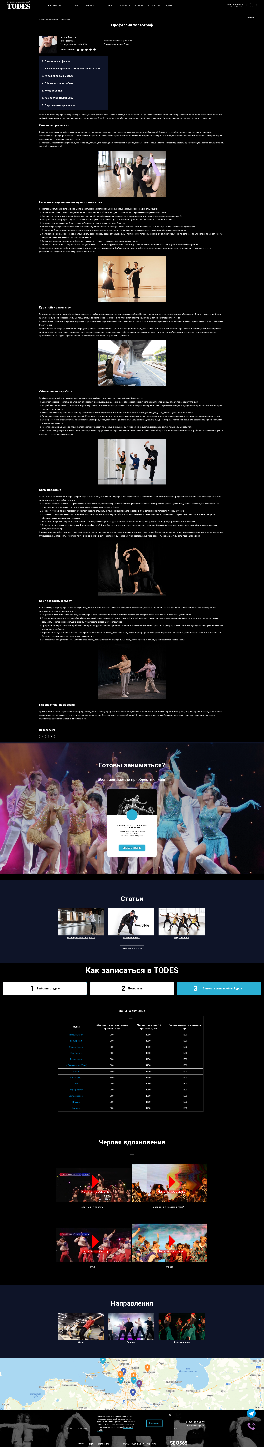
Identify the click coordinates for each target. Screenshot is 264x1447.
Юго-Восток (76, 1053)
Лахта (76, 1071)
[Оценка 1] (78, 49)
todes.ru (250, 17)
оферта (90, 1444)
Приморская (76, 1041)
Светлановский (76, 1096)
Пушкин (76, 1102)
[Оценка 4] (91, 49)
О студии (107, 6)
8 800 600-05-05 (235, 4)
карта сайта (103, 1444)
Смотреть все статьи (132, 948)
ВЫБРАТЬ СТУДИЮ (87, 1429)
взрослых (102, 132)
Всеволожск (76, 1059)
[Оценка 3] (87, 49)
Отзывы (139, 6)
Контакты (125, 6)
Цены (169, 6)
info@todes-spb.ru (195, 1426)
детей (112, 132)
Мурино (76, 1108)
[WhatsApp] (53, 736)
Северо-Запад (76, 1047)
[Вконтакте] (249, 5)
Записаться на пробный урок (222, 988)
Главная (69, 1429)
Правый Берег (76, 1035)
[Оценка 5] (95, 49)
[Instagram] (254, 5)
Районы (90, 6)
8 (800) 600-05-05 (195, 1421)
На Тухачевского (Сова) (76, 1065)
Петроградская (76, 1090)
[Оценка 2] (82, 49)
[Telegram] (47, 736)
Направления (55, 6)
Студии (74, 6)
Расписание (155, 6)
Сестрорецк (76, 1077)
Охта (76, 1084)
